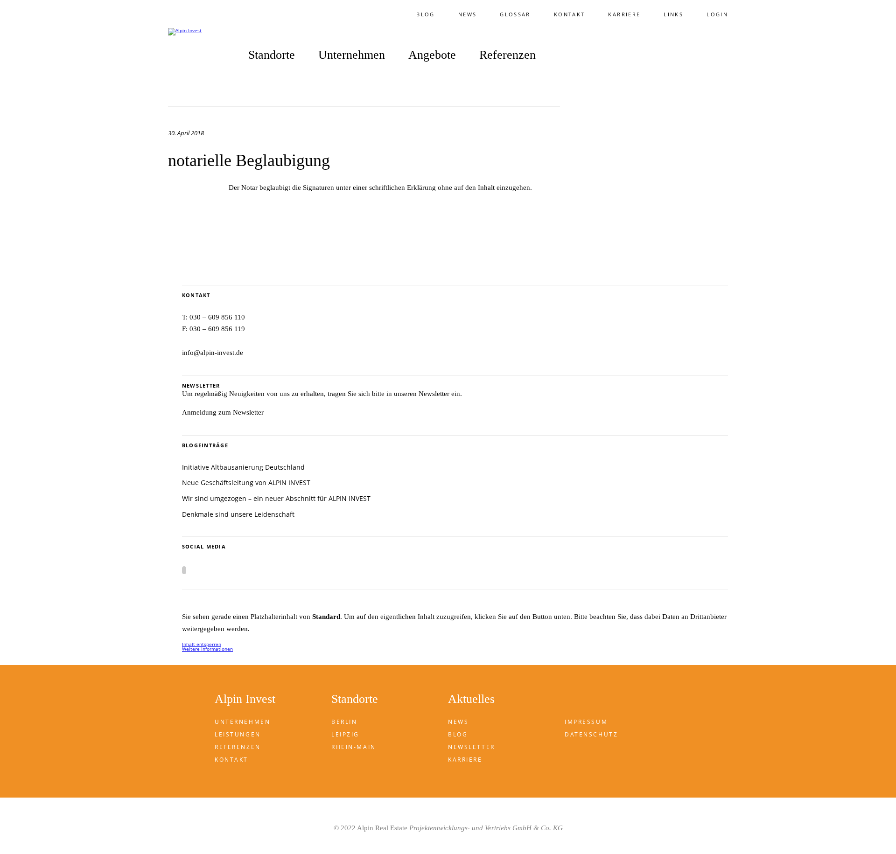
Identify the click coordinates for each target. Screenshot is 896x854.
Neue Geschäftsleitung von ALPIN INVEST (246, 482)
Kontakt (569, 14)
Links (673, 14)
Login (717, 14)
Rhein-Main (353, 747)
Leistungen (238, 734)
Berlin (344, 722)
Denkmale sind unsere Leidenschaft (238, 514)
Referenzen (507, 55)
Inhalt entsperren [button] (201, 644)
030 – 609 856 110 (217, 317)
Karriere (624, 14)
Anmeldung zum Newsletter (223, 412)
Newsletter (471, 747)
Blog (425, 14)
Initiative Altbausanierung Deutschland (243, 467)
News (467, 14)
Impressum (586, 722)
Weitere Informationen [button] (207, 649)
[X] (184, 570)
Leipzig (345, 734)
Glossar (515, 14)
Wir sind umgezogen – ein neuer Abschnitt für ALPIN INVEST (276, 498)
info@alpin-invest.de (212, 352)
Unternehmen (242, 722)
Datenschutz (591, 734)
